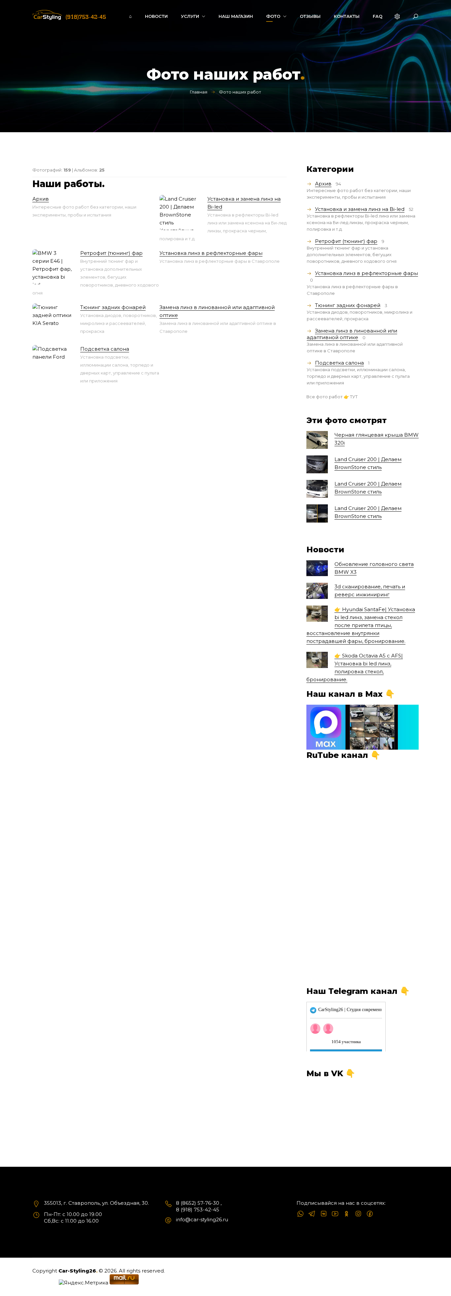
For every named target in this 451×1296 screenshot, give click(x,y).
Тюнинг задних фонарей (113, 307)
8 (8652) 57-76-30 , (199, 1203)
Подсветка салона (104, 349)
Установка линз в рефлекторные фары (210, 253)
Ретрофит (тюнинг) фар (111, 253)
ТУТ (354, 396)
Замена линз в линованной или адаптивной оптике (352, 334)
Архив (40, 199)
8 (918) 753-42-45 (197, 1209)
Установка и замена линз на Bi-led (359, 209)
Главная (198, 92)
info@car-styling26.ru (202, 1219)
